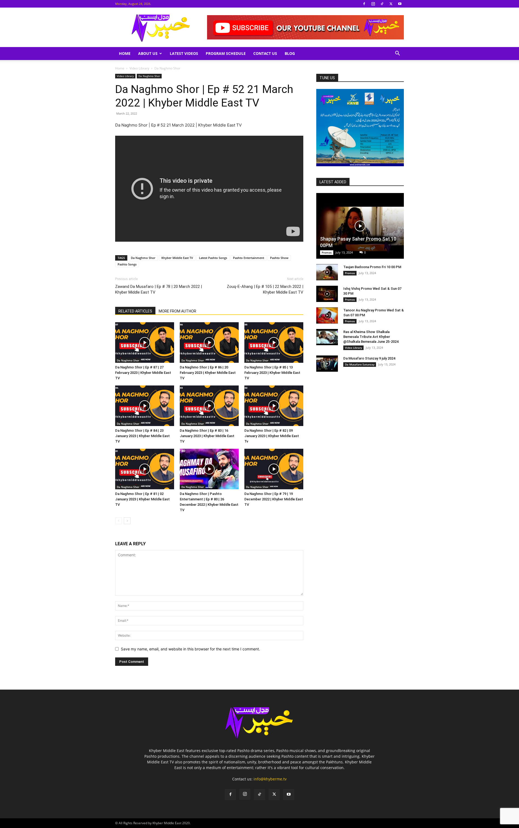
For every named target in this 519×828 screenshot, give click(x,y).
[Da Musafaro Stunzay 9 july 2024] (327, 363)
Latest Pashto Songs (213, 258)
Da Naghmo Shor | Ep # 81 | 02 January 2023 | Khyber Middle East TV (142, 499)
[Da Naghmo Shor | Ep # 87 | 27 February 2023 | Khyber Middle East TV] (144, 342)
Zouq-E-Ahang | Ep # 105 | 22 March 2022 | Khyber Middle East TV (265, 289)
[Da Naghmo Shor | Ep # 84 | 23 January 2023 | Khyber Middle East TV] (144, 405)
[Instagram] (373, 4)
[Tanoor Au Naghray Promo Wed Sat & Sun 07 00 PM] (327, 315)
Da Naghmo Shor (149, 76)
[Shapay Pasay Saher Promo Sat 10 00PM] (360, 226)
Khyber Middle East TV (177, 258)
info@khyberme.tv (270, 779)
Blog (290, 53)
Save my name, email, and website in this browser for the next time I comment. (190, 649)
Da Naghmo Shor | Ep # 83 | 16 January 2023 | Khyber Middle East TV (207, 435)
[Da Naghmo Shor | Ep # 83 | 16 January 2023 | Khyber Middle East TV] (209, 405)
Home (125, 53)
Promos (327, 252)
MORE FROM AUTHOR (177, 311)
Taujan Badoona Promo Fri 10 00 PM (372, 267)
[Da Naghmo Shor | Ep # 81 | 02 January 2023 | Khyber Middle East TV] (144, 469)
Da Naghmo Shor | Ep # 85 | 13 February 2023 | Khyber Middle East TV (272, 372)
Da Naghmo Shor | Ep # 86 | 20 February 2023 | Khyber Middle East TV (208, 372)
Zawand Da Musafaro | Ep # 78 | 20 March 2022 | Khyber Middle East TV (158, 289)
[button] (397, 53)
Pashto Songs (127, 264)
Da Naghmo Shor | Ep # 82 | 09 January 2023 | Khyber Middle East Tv (271, 435)
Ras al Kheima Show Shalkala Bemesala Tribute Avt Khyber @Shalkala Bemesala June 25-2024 (370, 337)
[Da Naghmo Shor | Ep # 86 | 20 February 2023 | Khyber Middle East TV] (209, 342)
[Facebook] (364, 4)
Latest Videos (184, 53)
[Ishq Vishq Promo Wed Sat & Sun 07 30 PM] (327, 294)
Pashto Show (279, 258)
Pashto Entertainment (248, 258)
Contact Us (265, 53)
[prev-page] (118, 520)
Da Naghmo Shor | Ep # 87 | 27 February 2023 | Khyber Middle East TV (143, 372)
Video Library (139, 68)
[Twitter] (391, 4)
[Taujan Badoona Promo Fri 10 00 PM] (327, 272)
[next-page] (127, 520)
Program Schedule (226, 53)
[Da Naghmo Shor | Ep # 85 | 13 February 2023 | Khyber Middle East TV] (273, 342)
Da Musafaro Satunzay (359, 364)
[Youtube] (400, 4)
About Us (148, 53)
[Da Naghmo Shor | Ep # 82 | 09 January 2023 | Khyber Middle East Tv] (273, 405)
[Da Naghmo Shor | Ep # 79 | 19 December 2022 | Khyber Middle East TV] (273, 469)
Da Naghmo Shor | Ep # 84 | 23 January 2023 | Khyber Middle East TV (142, 435)
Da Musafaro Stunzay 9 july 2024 (369, 358)
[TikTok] (382, 4)
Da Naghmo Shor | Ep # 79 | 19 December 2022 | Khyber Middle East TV (273, 499)
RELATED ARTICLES (135, 311)
